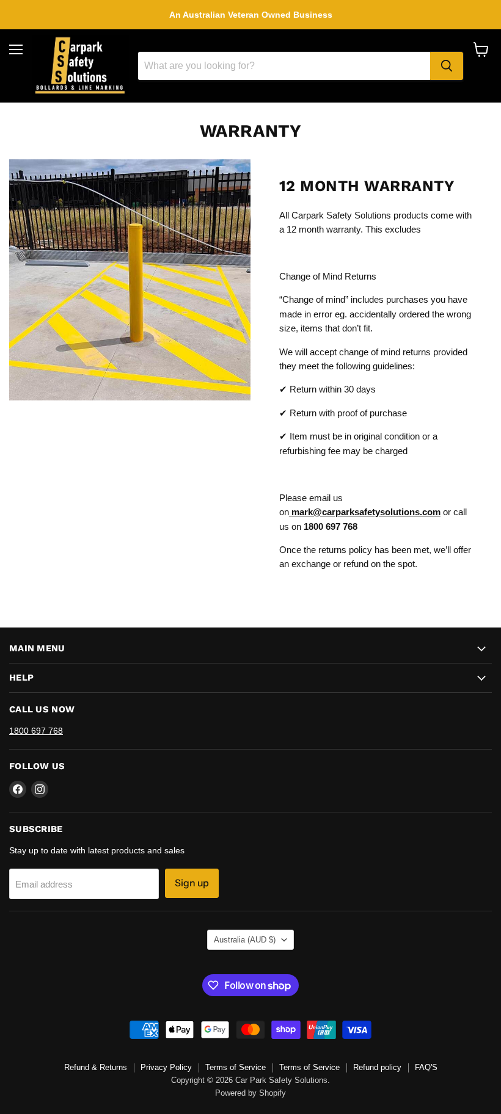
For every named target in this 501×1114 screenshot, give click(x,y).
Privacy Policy (166, 1067)
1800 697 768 (36, 731)
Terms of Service (235, 1067)
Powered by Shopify (250, 1093)
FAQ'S (426, 1067)
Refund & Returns (95, 1067)
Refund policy (377, 1067)
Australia (245, 939)
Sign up (192, 883)
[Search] (446, 66)
